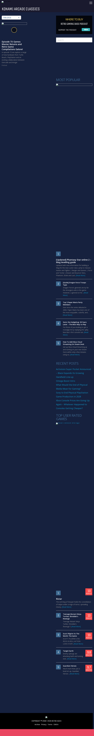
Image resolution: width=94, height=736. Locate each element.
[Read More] (80, 275)
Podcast (4, 65)
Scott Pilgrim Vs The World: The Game (71, 635)
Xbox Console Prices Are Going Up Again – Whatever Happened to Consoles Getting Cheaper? (73, 404)
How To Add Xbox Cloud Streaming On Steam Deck (73, 343)
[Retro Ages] (7, 1)
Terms (50, 724)
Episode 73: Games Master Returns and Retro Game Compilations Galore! (12, 45)
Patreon (86, 30)
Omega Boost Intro (65, 381)
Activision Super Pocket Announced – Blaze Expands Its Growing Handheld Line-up (73, 373)
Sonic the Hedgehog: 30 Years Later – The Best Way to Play (75, 323)
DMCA (56, 724)
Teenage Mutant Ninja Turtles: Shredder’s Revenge (72, 616)
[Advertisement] (73, 60)
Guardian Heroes (69, 666)
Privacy (43, 724)
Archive (37, 724)
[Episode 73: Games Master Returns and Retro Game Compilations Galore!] (14, 30)
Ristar (59, 598)
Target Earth (68, 651)
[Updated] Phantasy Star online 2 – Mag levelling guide (73, 261)
